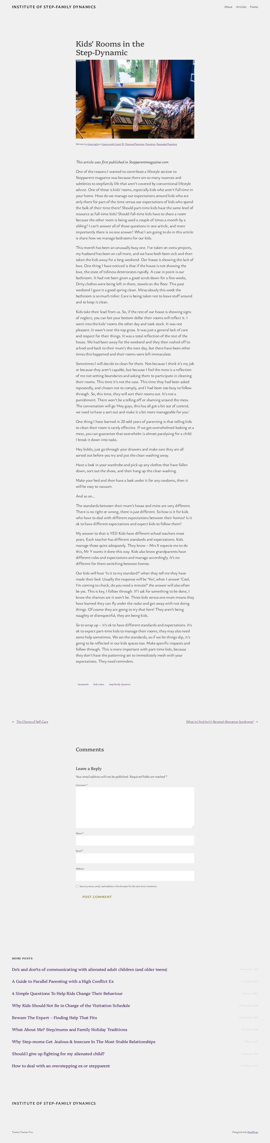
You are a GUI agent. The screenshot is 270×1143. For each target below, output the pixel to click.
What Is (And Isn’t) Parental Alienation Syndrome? (220, 721)
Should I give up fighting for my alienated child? (58, 1053)
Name (80, 833)
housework (83, 684)
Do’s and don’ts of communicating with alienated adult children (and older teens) (89, 969)
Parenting (150, 144)
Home (254, 6)
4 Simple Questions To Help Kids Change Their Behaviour (67, 993)
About (228, 6)
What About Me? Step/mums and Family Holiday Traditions (69, 1029)
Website (80, 868)
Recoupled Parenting (166, 144)
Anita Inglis (93, 144)
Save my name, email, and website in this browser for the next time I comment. (118, 886)
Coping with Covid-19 (113, 144)
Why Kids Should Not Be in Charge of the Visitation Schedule (71, 1005)
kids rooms (98, 684)
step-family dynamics (119, 684)
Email (79, 850)
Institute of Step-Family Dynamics (54, 6)
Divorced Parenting (134, 144)
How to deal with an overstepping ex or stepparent (61, 1065)
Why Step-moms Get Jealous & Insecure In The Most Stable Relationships (83, 1041)
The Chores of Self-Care (32, 721)
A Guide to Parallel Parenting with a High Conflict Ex (63, 981)
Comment (82, 785)
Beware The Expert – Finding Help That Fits (54, 1017)
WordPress (252, 1132)
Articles (241, 6)
